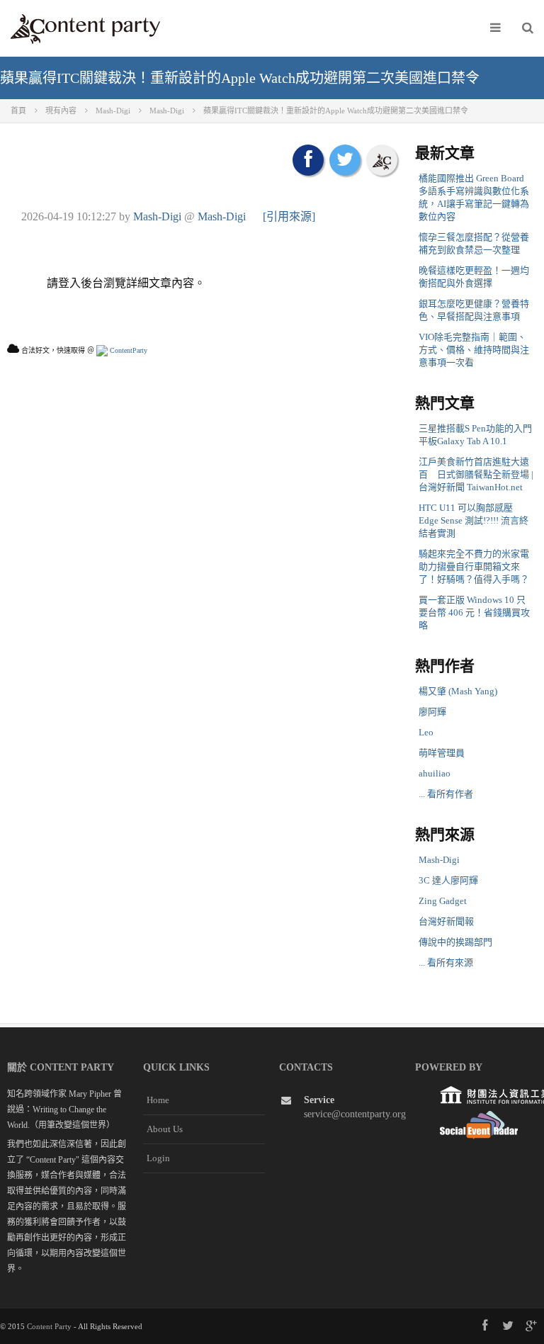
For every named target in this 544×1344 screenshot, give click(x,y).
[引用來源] (289, 216)
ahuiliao (434, 773)
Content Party (49, 1326)
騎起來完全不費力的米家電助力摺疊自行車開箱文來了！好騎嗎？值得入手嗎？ (474, 566)
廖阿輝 (432, 711)
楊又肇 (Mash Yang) (458, 691)
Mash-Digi (157, 216)
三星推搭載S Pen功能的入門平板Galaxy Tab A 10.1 (475, 434)
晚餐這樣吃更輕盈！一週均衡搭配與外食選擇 (474, 276)
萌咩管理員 (442, 752)
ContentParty (127, 350)
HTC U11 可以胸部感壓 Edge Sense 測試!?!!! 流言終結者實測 (473, 520)
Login (158, 1158)
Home (158, 1100)
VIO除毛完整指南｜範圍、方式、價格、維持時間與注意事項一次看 (474, 350)
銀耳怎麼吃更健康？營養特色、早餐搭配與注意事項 (474, 310)
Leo (426, 732)
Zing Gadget (443, 901)
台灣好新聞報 (446, 921)
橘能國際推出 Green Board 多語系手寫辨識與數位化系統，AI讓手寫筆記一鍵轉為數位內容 (474, 197)
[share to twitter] (345, 160)
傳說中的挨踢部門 (455, 942)
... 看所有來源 (446, 962)
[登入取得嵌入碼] (381, 160)
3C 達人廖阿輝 (448, 880)
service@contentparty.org (355, 1114)
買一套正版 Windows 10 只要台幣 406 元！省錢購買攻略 (474, 612)
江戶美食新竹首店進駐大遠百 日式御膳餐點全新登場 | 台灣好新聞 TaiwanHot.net (476, 474)
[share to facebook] (308, 160)
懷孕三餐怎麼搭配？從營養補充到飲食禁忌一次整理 (474, 243)
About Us (165, 1129)
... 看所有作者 (446, 794)
